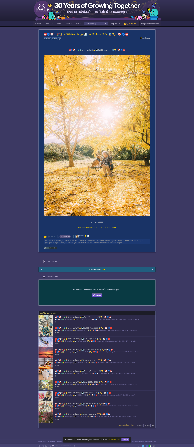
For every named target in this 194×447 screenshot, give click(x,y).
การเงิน (54, 39)
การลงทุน (47, 39)
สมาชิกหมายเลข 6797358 (73, 240)
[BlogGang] (88, 236)
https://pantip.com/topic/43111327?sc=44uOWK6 (97, 228)
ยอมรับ (125, 440)
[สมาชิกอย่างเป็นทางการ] (85, 236)
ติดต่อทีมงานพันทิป (138, 441)
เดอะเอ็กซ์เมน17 (101, 240)
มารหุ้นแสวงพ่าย (58, 243)
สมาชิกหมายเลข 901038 (53, 240)
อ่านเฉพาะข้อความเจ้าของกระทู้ (65, 446)
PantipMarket (50, 441)
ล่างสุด (49, 446)
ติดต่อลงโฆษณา (150, 441)
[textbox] (96, 23)
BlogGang (41, 441)
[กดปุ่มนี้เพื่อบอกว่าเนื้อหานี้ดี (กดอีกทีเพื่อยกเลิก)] (48, 236)
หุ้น (60, 39)
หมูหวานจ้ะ (114, 240)
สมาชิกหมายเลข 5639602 (131, 240)
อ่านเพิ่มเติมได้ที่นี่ (114, 440)
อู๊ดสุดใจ (71, 243)
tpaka (46, 243)
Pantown (59, 441)
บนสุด (43, 446)
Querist (81, 236)
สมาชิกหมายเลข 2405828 (86, 243)
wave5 (89, 240)
